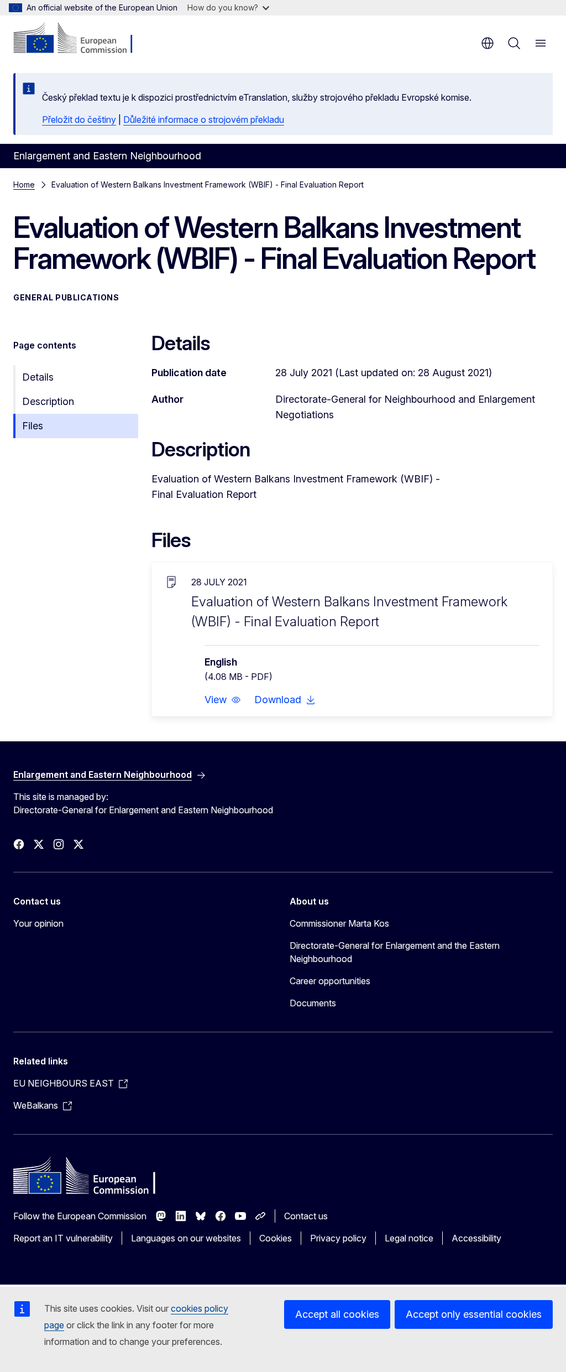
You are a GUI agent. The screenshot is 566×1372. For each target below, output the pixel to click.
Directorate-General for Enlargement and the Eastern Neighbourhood (395, 952)
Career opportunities (330, 980)
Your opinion (38, 923)
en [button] (487, 43)
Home (24, 184)
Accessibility (476, 1238)
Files (32, 426)
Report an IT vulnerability (63, 1238)
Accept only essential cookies (474, 1314)
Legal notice (409, 1238)
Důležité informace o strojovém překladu (203, 119)
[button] (223, 700)
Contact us (306, 1216)
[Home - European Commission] (80, 38)
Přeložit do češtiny (79, 119)
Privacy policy (338, 1238)
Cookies (275, 1238)
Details (38, 377)
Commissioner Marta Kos (339, 923)
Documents (313, 1003)
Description (48, 401)
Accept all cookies (337, 1314)
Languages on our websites (186, 1238)
